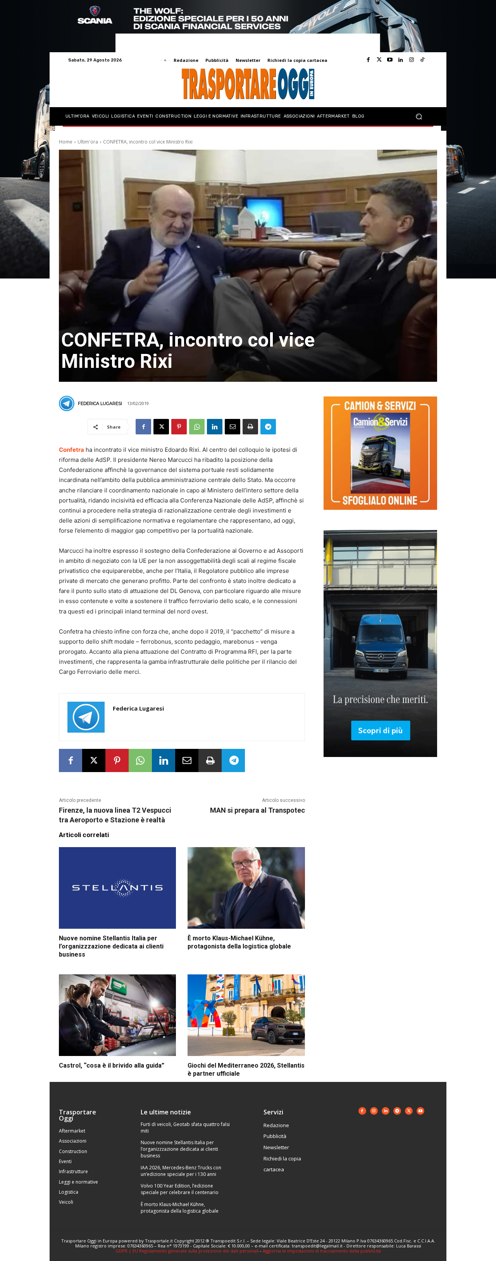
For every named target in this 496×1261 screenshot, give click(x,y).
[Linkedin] (400, 60)
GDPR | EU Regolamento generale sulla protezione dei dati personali (187, 1251)
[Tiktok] (422, 60)
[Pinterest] (179, 426)
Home (65, 141)
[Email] (232, 426)
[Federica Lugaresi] (68, 403)
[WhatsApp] (197, 426)
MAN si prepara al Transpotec (257, 810)
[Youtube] (389, 60)
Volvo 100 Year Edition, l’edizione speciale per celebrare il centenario (180, 1189)
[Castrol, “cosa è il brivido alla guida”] (117, 1015)
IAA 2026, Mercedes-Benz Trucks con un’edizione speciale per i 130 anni (181, 1170)
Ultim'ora (88, 141)
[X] (161, 426)
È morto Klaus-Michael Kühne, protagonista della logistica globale (239, 942)
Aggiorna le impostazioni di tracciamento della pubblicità (322, 1251)
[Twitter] (379, 60)
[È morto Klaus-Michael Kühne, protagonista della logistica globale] (246, 888)
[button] (419, 117)
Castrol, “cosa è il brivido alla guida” (111, 1065)
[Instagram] (411, 60)
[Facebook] (368, 60)
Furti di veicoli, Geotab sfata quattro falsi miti (185, 1127)
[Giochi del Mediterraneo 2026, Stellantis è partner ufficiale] (246, 1015)
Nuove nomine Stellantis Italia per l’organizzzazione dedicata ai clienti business (111, 946)
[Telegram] (268, 426)
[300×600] (380, 763)
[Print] (250, 426)
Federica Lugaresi (100, 403)
